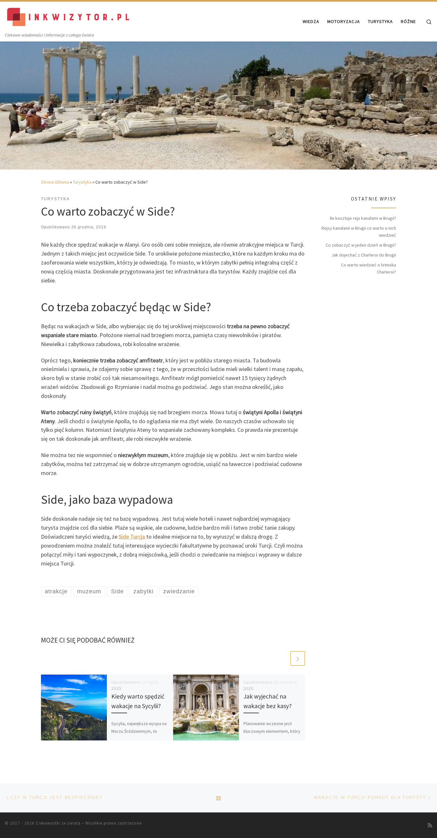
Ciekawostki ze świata (58, 823)
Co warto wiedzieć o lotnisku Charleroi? (368, 268)
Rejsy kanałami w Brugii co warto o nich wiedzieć (359, 231)
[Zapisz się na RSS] (430, 825)
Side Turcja (132, 536)
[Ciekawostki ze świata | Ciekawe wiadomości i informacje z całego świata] (69, 16)
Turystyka (82, 182)
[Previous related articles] (282, 658)
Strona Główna (55, 182)
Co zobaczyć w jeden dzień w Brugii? (361, 245)
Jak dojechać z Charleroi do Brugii (363, 255)
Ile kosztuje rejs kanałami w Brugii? (363, 218)
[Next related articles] (297, 658)
